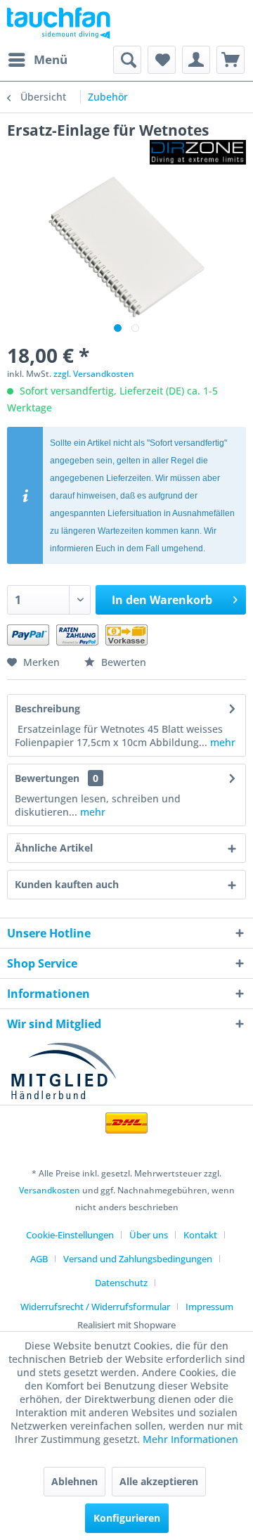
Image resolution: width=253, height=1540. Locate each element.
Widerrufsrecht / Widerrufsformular (95, 1306)
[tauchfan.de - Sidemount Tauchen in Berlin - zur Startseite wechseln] (58, 23)
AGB (39, 1258)
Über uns (148, 1234)
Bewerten (122, 662)
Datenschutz (121, 1282)
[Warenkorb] (230, 60)
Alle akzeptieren (158, 1481)
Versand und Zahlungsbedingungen (137, 1258)
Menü (50, 59)
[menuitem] (37, 60)
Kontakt (200, 1234)
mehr (221, 742)
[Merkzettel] (162, 60)
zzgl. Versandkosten (93, 374)
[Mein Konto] (196, 60)
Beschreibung (47, 708)
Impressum (209, 1306)
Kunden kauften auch (67, 884)
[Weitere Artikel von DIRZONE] (198, 152)
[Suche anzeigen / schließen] (127, 60)
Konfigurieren (126, 1518)
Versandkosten (49, 1190)
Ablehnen (74, 1481)
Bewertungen (47, 778)
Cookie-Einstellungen (70, 1234)
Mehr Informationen (190, 1439)
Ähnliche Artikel (54, 847)
